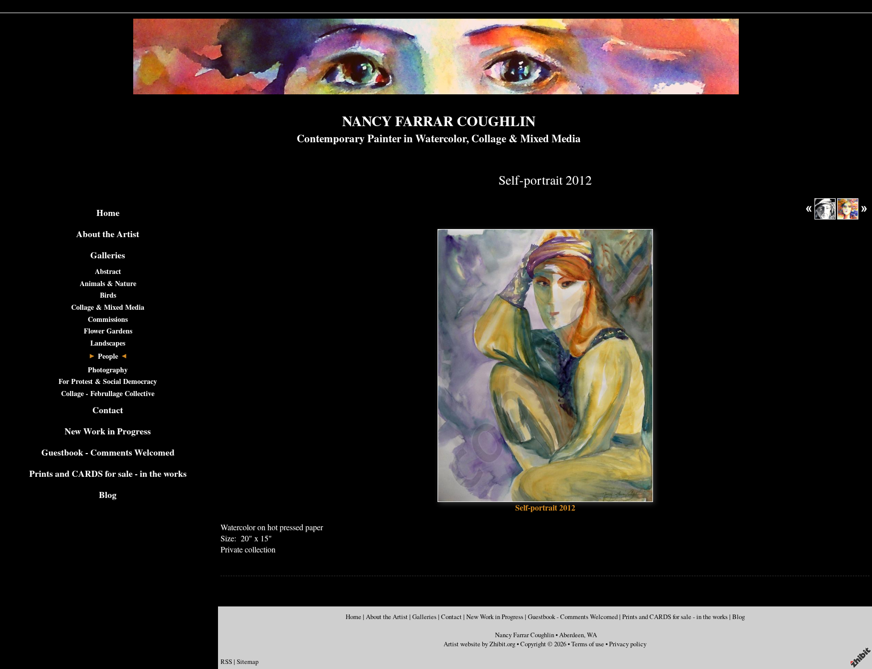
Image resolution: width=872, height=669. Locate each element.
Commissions (108, 319)
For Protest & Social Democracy (108, 381)
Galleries (107, 254)
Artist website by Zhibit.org (479, 643)
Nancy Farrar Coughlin (524, 634)
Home (108, 212)
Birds (108, 295)
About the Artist (107, 233)
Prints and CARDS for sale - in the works (108, 473)
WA (592, 634)
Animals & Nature (108, 283)
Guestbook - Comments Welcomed (108, 452)
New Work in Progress (108, 430)
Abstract (108, 271)
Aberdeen (571, 634)
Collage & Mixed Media (107, 307)
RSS (226, 661)
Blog (108, 494)
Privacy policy (627, 643)
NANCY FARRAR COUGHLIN (438, 120)
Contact (107, 409)
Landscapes (107, 343)
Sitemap (247, 661)
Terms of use (587, 643)
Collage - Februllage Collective (107, 393)
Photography (108, 369)
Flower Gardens (108, 330)
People (108, 356)
